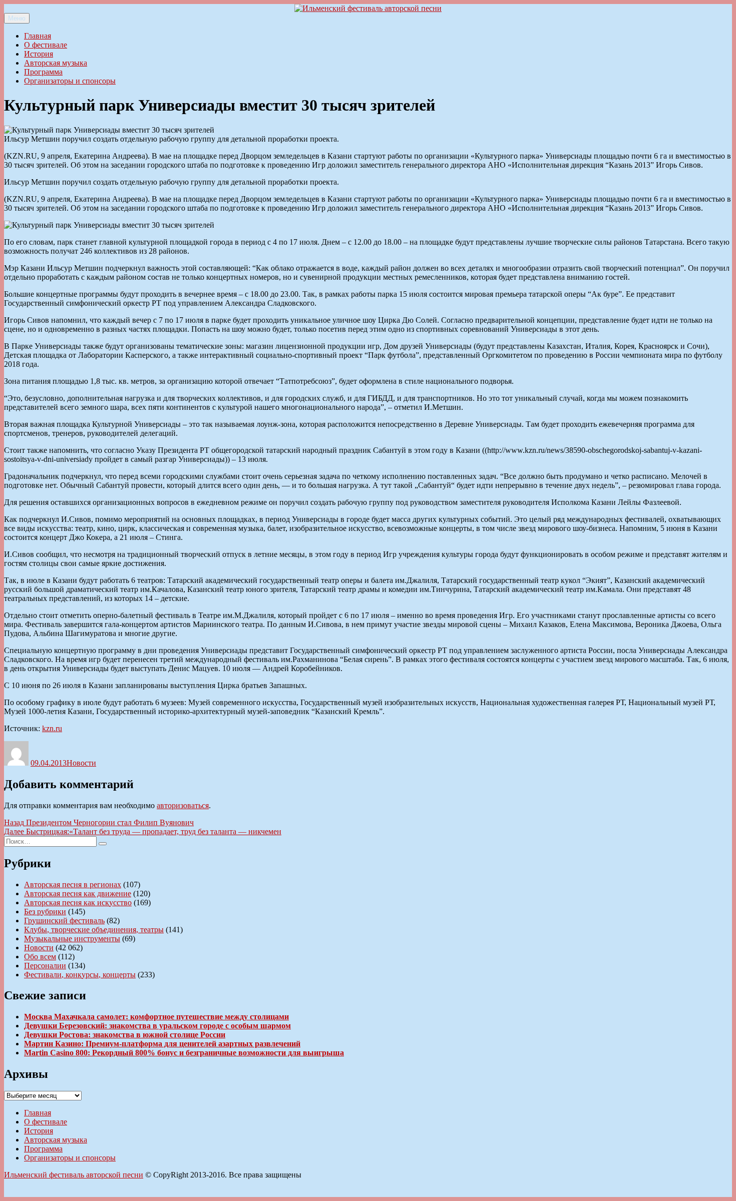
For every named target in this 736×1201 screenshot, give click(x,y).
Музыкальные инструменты (72, 938)
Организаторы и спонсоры (70, 81)
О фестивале (45, 45)
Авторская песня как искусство (78, 902)
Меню (17, 18)
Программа (43, 72)
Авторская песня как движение (77, 893)
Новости (81, 763)
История (38, 54)
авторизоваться (183, 805)
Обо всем (40, 956)
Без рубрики (45, 911)
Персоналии (45, 965)
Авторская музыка (55, 63)
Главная (37, 36)
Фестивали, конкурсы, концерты (80, 974)
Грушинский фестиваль (64, 920)
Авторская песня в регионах (72, 884)
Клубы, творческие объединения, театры (94, 929)
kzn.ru (52, 728)
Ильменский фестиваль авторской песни (73, 1174)
